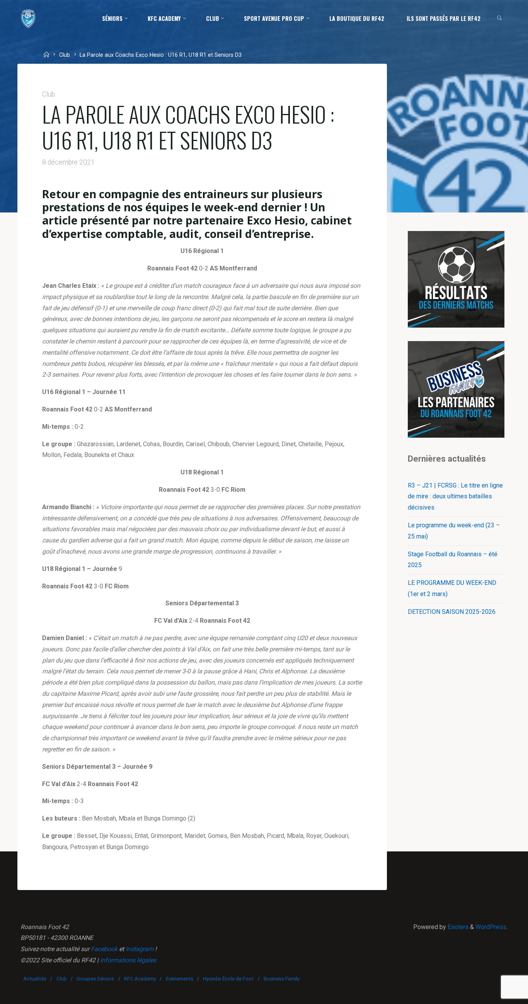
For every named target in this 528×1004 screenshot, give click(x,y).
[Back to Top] (498, 993)
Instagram (139, 949)
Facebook (104, 949)
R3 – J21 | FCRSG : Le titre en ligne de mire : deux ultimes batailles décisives (455, 496)
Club (64, 55)
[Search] (499, 18)
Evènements (179, 979)
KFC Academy (140, 979)
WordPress (490, 927)
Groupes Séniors (95, 979)
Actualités (34, 979)
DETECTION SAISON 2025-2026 (452, 611)
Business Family (282, 979)
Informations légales (128, 960)
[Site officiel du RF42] (28, 18)
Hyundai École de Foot (228, 979)
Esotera (457, 927)
